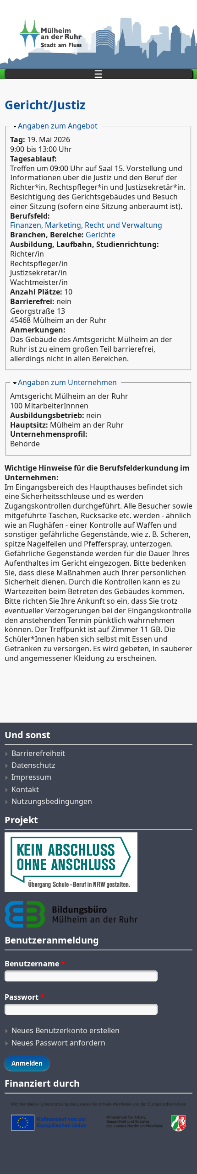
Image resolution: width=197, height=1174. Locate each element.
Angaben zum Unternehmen (67, 382)
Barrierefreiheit (38, 753)
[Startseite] (98, 34)
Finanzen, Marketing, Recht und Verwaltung (86, 225)
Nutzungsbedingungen (51, 801)
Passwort (24, 997)
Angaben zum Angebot (58, 126)
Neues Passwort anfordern (58, 1043)
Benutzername (35, 964)
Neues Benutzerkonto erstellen (65, 1030)
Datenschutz (33, 765)
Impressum (31, 777)
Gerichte (100, 235)
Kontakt (25, 789)
